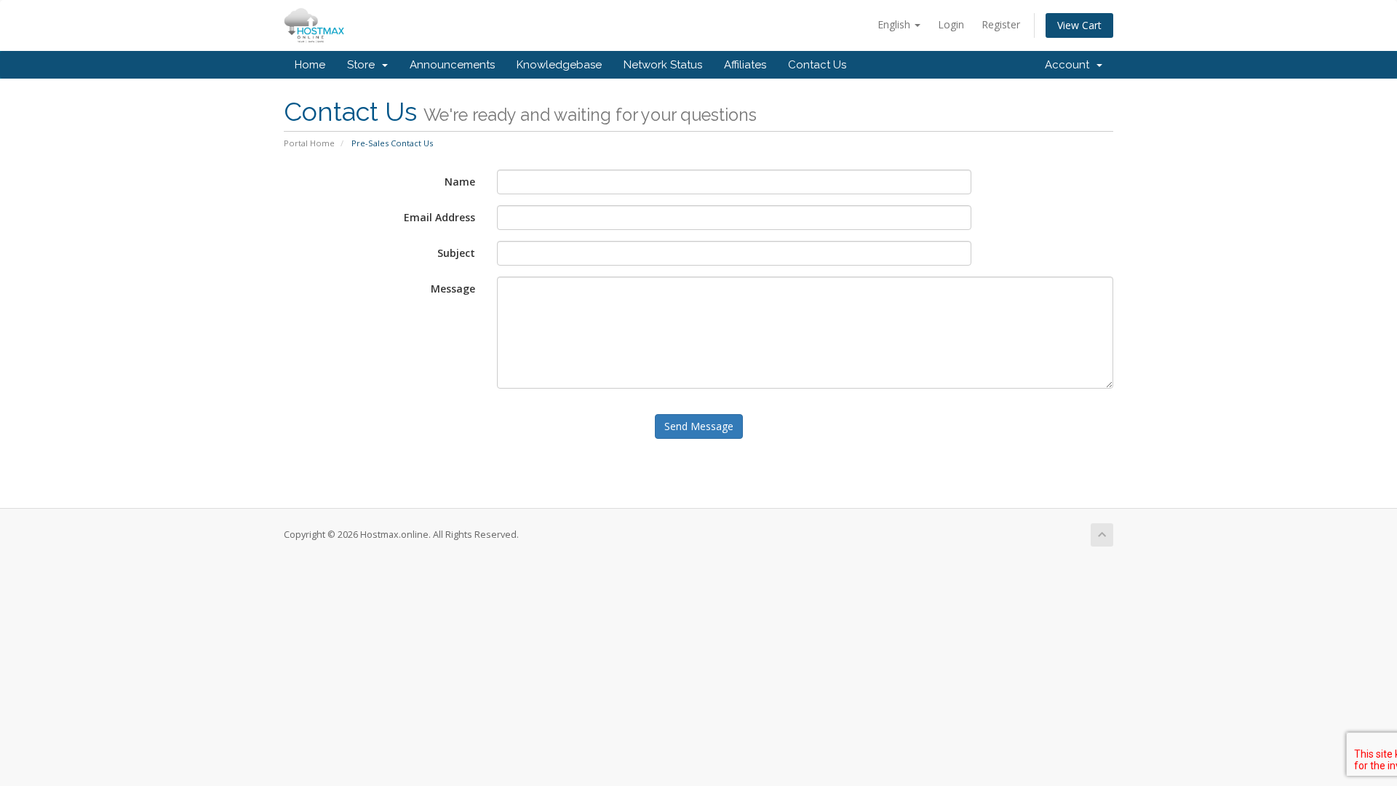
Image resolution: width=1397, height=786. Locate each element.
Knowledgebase (559, 64)
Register (1001, 24)
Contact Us (817, 64)
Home (310, 64)
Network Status (663, 64)
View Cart (1079, 25)
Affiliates (745, 64)
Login (951, 24)
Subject (456, 253)
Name (460, 181)
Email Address (439, 217)
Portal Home (309, 143)
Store (364, 64)
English (895, 24)
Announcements (452, 64)
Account (1070, 64)
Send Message (698, 426)
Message (453, 288)
